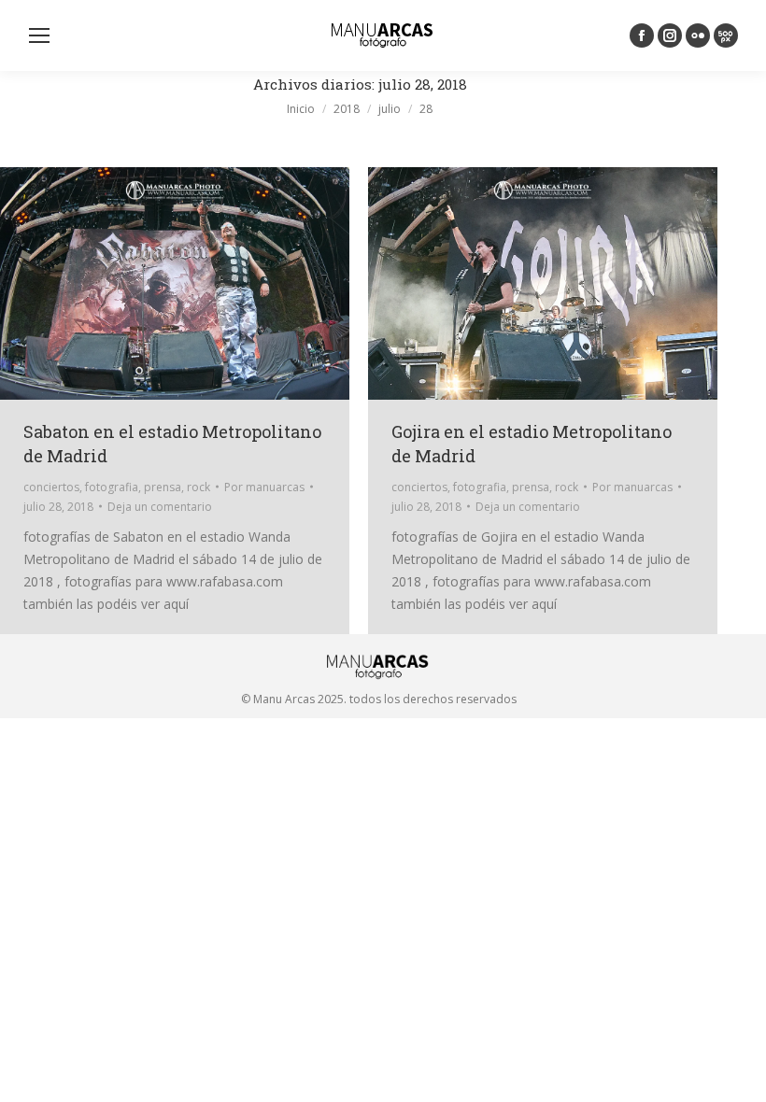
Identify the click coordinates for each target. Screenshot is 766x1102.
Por (264, 487)
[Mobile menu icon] (39, 35)
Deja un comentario (159, 507)
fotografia (111, 487)
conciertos (51, 487)
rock (198, 487)
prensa (162, 487)
